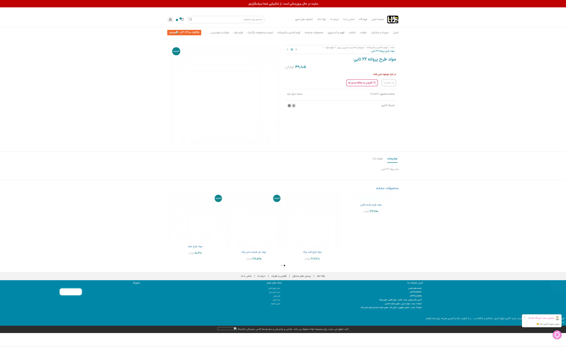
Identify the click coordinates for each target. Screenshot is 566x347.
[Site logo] (393, 19)
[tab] (392, 157)
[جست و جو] (190, 19)
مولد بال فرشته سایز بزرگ (253, 252)
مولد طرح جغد (195, 246)
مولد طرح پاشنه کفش (371, 205)
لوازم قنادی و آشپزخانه (376, 47)
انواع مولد (329, 47)
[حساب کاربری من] (170, 20)
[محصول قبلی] (296, 49)
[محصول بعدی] (287, 49)
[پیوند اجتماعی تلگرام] (289, 106)
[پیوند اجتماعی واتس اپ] (294, 106)
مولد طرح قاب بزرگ (312, 252)
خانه (392, 47)
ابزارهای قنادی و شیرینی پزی (350, 47)
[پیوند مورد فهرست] (353, 292)
